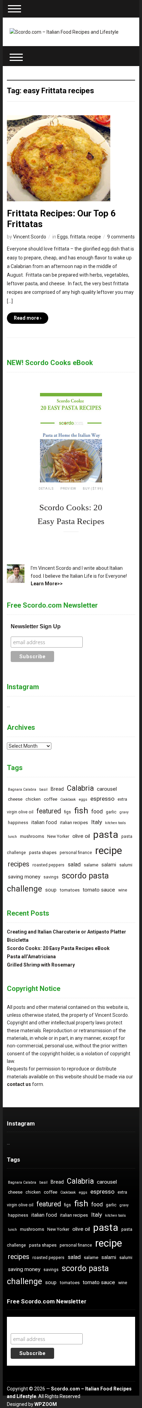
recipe (94, 236)
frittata (77, 236)
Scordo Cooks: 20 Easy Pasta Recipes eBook (58, 948)
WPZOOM (45, 1404)
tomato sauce (99, 890)
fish (81, 810)
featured (49, 811)
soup (51, 890)
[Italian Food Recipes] (64, 31)
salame (91, 864)
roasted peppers (48, 865)
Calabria (80, 788)
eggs (83, 799)
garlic (111, 812)
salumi (125, 864)
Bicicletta (18, 940)
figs (67, 812)
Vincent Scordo (29, 236)
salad (74, 864)
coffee (50, 799)
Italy (96, 822)
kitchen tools (115, 823)
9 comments (121, 236)
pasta (105, 834)
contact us (19, 1084)
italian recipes (74, 822)
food (97, 811)
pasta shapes (43, 852)
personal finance (76, 852)
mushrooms (32, 836)
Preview (68, 488)
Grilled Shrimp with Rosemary (41, 965)
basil (43, 789)
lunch (12, 836)
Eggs (62, 236)
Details (46, 488)
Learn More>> (47, 583)
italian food (44, 822)
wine (122, 890)
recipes (18, 864)
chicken (33, 799)
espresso (102, 798)
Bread (57, 789)
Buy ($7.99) (93, 488)
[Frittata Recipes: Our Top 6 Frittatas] (58, 157)
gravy (124, 812)
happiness (18, 822)
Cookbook (68, 799)
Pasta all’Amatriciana (31, 956)
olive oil (81, 836)
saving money (24, 877)
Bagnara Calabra (22, 789)
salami (108, 865)
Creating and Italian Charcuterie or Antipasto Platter (66, 932)
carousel (107, 789)
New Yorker (58, 836)
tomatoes (70, 890)
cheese (15, 799)
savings (51, 877)
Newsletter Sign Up (36, 626)
